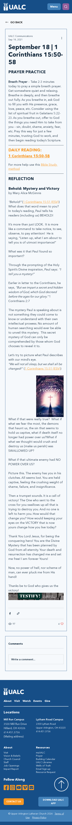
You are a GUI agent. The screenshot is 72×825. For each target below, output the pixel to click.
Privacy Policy (39, 817)
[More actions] (62, 38)
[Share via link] (18, 613)
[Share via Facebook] (10, 613)
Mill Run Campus (14, 719)
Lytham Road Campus (49, 719)
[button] (53, 801)
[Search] (65, 6)
